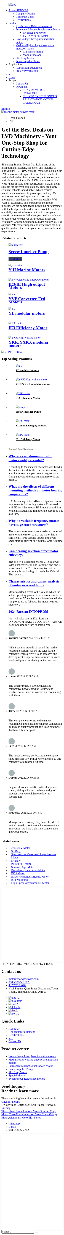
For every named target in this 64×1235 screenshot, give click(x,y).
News (12, 77)
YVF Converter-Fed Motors (27, 300)
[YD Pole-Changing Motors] (23, 420)
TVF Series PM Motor (35, 35)
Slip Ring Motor (25, 58)
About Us (14, 1028)
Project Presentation (27, 70)
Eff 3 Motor (18, 873)
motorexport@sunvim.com (24, 978)
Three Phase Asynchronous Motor (20, 1111)
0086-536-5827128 (19, 982)
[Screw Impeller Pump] (16, 244)
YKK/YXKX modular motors (29, 344)
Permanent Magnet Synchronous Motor (38, 29)
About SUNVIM (18, 10)
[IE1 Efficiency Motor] (23, 434)
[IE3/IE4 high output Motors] (29, 279)
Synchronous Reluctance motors (34, 26)
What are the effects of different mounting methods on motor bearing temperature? (35, 490)
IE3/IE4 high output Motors (27, 286)
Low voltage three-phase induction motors (32, 1056)
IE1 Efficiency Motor (28, 439)
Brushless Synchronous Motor (28, 870)
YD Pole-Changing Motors (31, 425)
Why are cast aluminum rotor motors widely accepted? (30, 458)
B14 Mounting (19, 879)
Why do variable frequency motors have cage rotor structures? (34, 522)
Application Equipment (29, 67)
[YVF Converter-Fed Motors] (13, 294)
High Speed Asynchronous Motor (30, 882)
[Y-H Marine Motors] (16, 265)
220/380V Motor (20, 847)
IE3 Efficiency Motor (28, 327)
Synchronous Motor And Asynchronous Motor (33, 856)
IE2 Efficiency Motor (28, 398)
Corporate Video (25, 16)
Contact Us (22, 83)
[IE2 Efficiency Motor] (23, 393)
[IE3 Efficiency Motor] (16, 323)
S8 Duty (16, 851)
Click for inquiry (10, 1101)
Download (22, 86)
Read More (15, 259)
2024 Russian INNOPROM (28, 611)
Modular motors (32, 54)
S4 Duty (16, 860)
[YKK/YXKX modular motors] (25, 337)
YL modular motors (27, 313)
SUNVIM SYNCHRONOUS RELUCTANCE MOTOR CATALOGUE (40, 99)
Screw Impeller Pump (28, 61)
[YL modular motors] (12, 308)
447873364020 (17, 985)
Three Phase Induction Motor (25, 1114)
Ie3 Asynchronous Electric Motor (30, 876)
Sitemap (5, 1107)
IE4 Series (35, 1117)
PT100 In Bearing (21, 863)
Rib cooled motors (33, 51)
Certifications (23, 19)
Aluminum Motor (18, 1117)
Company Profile (25, 13)
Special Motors (17, 1075)
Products (13, 23)
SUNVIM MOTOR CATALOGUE (34, 91)
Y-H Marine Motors (27, 269)
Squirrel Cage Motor (22, 867)
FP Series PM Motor (34, 32)
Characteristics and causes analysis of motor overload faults (34, 583)
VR (11, 73)
